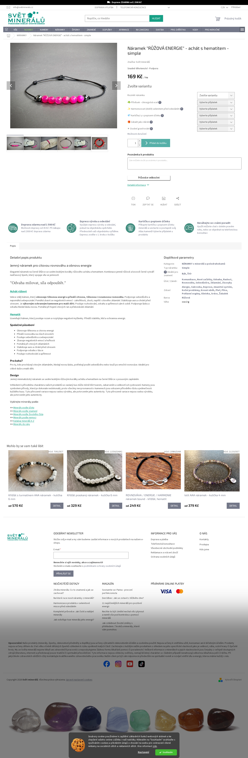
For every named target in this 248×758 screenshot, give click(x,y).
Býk (184, 273)
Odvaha (217, 279)
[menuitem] (6, 30)
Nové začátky (204, 279)
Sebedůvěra (202, 282)
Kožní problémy (190, 290)
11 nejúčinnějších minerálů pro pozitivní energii (122, 605)
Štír (189, 273)
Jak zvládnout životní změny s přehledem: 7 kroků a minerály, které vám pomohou (121, 627)
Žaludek (223, 293)
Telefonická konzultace (133, 7)
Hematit (15, 314)
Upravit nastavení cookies (79, 679)
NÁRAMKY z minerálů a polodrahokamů (203, 264)
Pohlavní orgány (191, 293)
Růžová (186, 297)
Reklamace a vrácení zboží (164, 552)
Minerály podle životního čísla (28, 414)
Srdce (214, 293)
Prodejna (204, 544)
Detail (57, 505)
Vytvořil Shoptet (233, 680)
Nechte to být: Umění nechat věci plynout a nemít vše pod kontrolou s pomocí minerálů (123, 615)
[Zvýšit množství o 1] (139, 141)
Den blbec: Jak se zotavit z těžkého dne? (123, 598)
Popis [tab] (13, 246)
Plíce (224, 290)
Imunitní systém (223, 287)
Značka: (138, 62)
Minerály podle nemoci (24, 417)
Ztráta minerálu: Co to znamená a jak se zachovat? (73, 591)
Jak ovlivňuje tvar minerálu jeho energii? (74, 619)
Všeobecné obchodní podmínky (167, 548)
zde (155, 746)
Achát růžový (18, 291)
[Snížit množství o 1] (139, 145)
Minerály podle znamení (25, 411)
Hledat (156, 18)
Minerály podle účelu (23, 407)
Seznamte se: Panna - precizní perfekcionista (117, 591)
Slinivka (205, 293)
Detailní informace (136, 185)
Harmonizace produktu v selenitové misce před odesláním (72, 605)
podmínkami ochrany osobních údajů (102, 566)
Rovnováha (188, 282)
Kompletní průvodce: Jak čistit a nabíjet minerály (74, 613)
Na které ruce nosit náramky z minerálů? (74, 598)
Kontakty (204, 539)
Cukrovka (196, 287)
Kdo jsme (204, 549)
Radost (227, 279)
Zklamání (216, 282)
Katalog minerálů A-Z (23, 421)
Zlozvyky (227, 282)
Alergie (186, 287)
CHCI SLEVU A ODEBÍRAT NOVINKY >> (25, 738)
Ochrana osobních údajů (163, 557)
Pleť (218, 290)
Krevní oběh (207, 290)
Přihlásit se (63, 573)
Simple (186, 268)
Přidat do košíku (158, 142)
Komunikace (189, 279)
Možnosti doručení (136, 134)
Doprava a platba (104, 7)
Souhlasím (168, 752)
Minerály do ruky (21, 424)
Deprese (207, 287)
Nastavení (143, 752)
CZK (223, 7)
